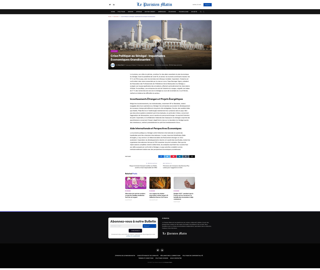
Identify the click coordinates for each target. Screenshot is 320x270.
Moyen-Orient (150, 11)
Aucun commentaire (163, 65)
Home (113, 11)
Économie (172, 11)
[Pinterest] (112, 91)
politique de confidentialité (133, 236)
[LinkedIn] (112, 87)
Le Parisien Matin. (167, 262)
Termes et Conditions (145, 258)
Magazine (207, 4)
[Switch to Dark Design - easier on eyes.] (203, 11)
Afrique (139, 11)
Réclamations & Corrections (170, 255)
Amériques (162, 11)
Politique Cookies (162, 258)
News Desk (121, 65)
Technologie (183, 11)
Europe (130, 11)
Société (194, 11)
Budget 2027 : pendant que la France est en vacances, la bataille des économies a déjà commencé (183, 196)
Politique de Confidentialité (193, 255)
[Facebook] (112, 78)
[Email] (112, 95)
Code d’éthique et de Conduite (147, 255)
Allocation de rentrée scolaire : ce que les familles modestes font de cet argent (135, 195)
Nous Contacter (176, 258)
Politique (121, 11)
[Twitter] (112, 83)
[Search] (201, 12)
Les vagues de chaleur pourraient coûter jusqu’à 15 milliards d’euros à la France (158, 195)
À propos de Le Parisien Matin (125, 255)
